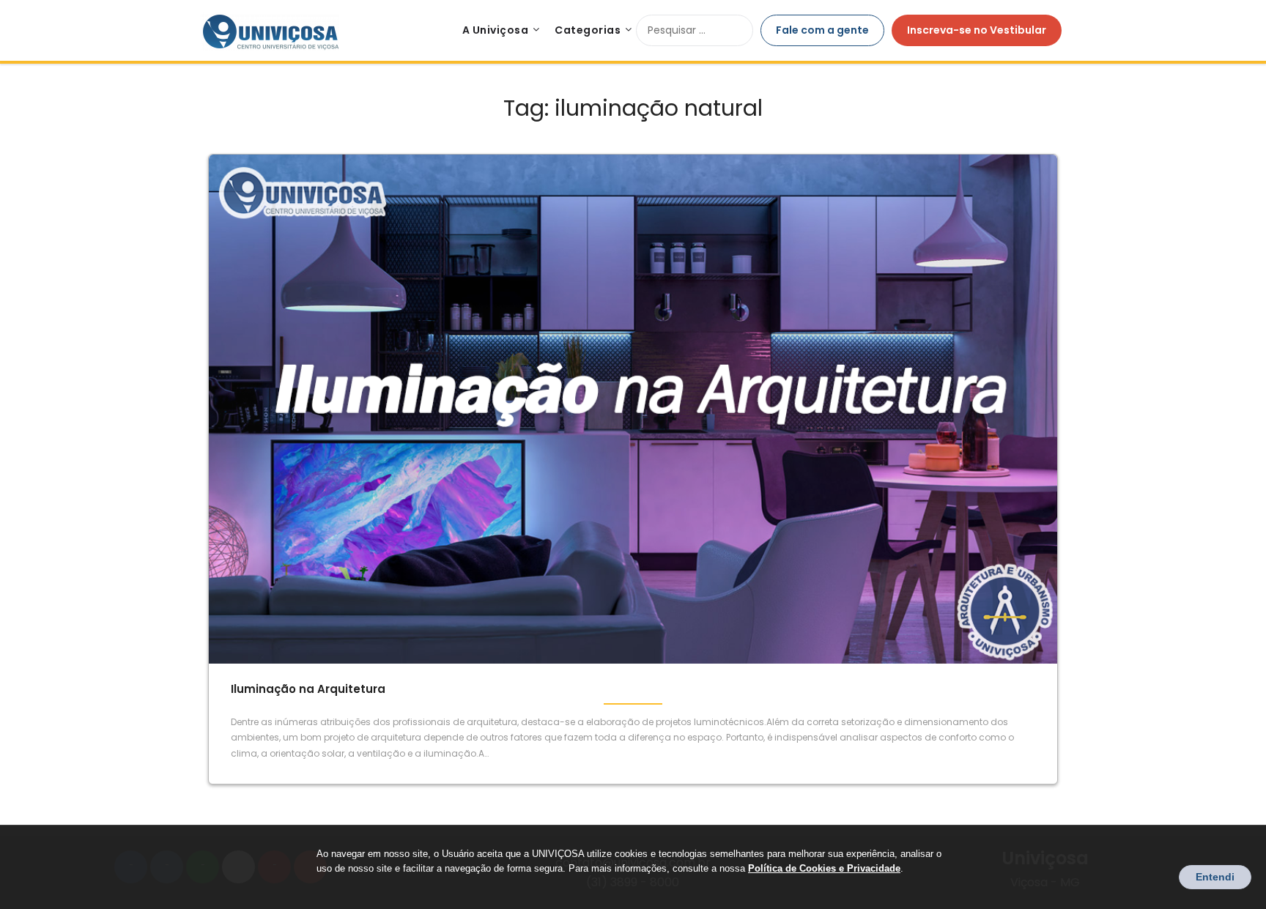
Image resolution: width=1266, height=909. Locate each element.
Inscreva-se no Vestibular (976, 30)
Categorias (588, 30)
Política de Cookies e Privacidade (824, 868)
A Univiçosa (495, 30)
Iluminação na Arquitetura (308, 689)
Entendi (1215, 877)
